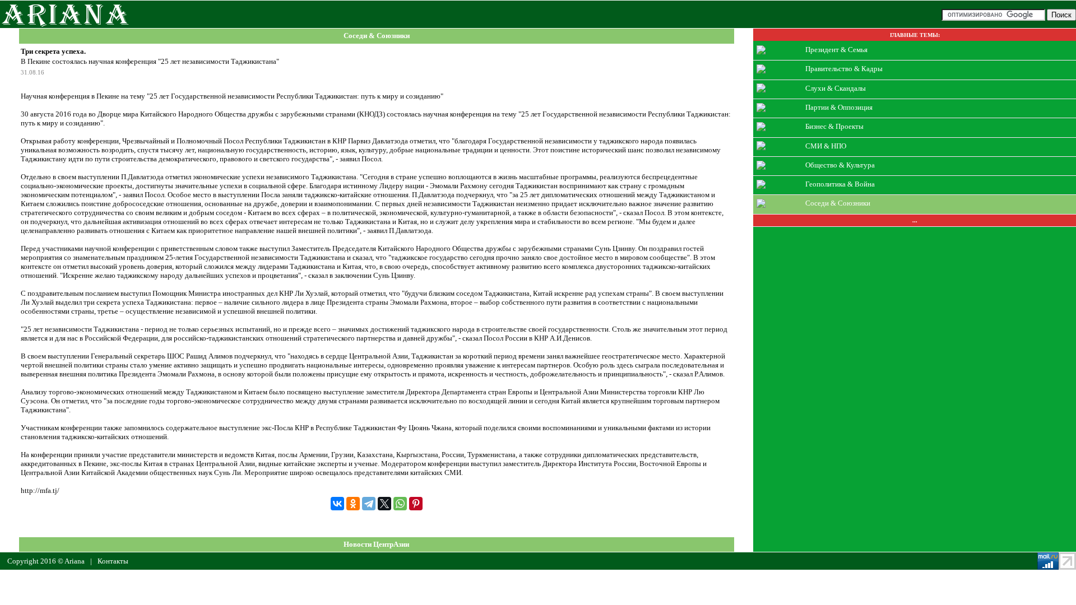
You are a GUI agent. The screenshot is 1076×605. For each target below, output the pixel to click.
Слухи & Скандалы (835, 87)
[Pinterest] (416, 503)
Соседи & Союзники (377, 36)
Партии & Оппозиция (839, 107)
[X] (384, 503)
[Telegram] (368, 503)
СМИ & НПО (825, 145)
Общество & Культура (840, 165)
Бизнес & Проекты (834, 126)
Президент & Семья (836, 49)
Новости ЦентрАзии (376, 544)
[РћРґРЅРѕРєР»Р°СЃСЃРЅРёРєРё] (353, 503)
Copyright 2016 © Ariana (46, 561)
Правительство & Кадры (844, 68)
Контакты (113, 561)
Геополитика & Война (840, 184)
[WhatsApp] (400, 503)
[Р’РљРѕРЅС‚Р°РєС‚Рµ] (337, 503)
